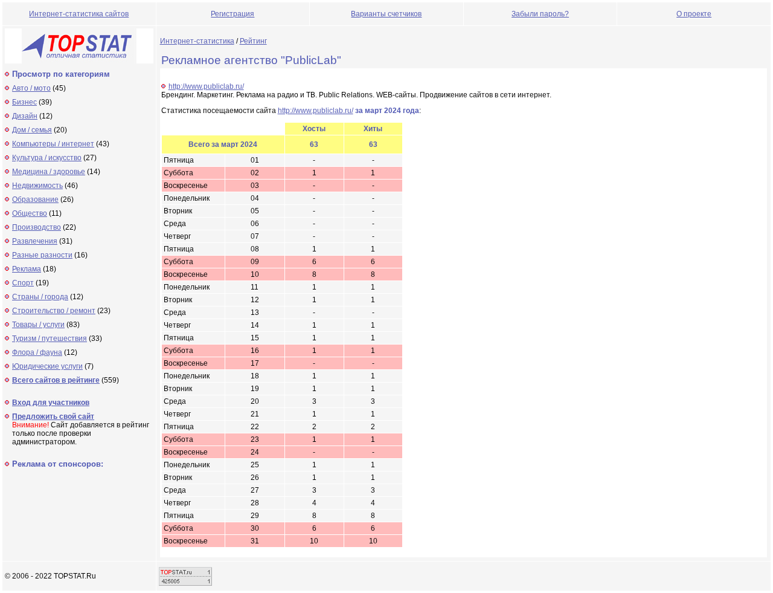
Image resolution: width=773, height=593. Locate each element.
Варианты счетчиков (386, 14)
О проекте (693, 14)
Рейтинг (253, 41)
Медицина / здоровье (48, 171)
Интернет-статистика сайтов (79, 14)
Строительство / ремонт (53, 310)
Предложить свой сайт (53, 416)
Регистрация (232, 14)
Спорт (23, 283)
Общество (29, 213)
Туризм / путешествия (49, 338)
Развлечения (34, 241)
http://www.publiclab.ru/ (206, 86)
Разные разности (42, 255)
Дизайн (24, 116)
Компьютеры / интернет (53, 144)
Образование (35, 199)
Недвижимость (37, 185)
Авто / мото (31, 88)
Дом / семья (32, 130)
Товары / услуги (38, 324)
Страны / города (40, 297)
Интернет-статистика (197, 41)
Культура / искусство (47, 158)
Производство (36, 227)
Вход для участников (50, 402)
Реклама (26, 269)
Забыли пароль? (540, 14)
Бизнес (24, 102)
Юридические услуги (47, 366)
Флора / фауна (37, 352)
